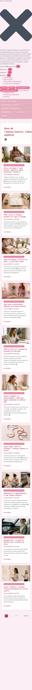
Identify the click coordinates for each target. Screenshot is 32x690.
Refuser (12, 87)
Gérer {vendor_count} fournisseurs (13, 81)
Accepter (3, 87)
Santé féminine (6, 112)
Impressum (6, 96)
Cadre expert (12, 101)
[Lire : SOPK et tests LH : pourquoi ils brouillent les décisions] (16, 335)
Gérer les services (8, 79)
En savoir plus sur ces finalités (12, 83)
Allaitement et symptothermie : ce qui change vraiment (15, 494)
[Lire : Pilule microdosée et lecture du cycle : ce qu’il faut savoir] (16, 246)
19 (16, 615)
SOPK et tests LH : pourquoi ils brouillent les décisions (15, 350)
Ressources (21, 112)
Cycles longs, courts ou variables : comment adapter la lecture (16, 448)
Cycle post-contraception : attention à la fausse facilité (15, 305)
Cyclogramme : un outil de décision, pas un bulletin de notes (14, 542)
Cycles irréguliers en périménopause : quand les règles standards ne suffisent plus (15, 399)
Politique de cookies (9, 92)
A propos (4, 115)
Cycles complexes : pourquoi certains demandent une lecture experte (16, 589)
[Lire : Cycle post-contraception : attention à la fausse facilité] (16, 290)
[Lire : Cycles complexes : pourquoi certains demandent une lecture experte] (16, 573)
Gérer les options (8, 77)
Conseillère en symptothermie (11, 108)
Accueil (3, 101)
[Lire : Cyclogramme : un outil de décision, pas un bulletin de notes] (16, 526)
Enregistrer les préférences (9, 90)
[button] (16, 25)
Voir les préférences (22, 87)
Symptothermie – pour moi (10, 105)
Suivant (26, 615)
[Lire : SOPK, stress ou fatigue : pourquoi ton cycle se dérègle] (16, 201)
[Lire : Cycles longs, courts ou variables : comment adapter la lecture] (16, 433)
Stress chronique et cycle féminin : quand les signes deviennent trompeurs (13, 170)
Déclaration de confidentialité (11, 94)
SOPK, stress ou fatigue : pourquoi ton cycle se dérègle (15, 216)
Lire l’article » (7, 187)
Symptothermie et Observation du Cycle (14, 165)
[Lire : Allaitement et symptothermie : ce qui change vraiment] (16, 479)
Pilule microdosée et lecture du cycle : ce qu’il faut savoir (15, 260)
